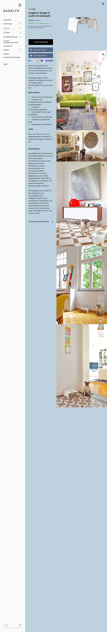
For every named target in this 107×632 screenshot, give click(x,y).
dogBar (33, 9)
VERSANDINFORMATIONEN (39, 222)
